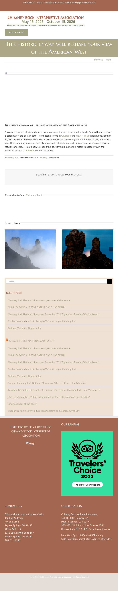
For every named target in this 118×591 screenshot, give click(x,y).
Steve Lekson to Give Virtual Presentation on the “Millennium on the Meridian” (49, 396)
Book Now (16, 32)
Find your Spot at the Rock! (22, 403)
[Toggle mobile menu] (112, 16)
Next (108, 59)
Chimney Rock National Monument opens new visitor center (39, 300)
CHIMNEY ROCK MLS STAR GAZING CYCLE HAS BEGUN (36, 307)
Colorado (66, 135)
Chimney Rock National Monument (32, 340)
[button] (7, 249)
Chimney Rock (12, 157)
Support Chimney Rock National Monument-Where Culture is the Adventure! (47, 383)
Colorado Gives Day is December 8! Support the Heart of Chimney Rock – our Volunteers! (54, 389)
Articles (43, 157)
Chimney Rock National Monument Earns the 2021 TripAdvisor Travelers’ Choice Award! (53, 314)
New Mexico (82, 135)
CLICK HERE (27, 150)
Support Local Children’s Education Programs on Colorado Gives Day (43, 410)
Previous (98, 59)
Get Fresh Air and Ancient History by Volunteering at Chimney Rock (42, 321)
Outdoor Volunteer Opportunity (24, 328)
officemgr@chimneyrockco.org (83, 2)
